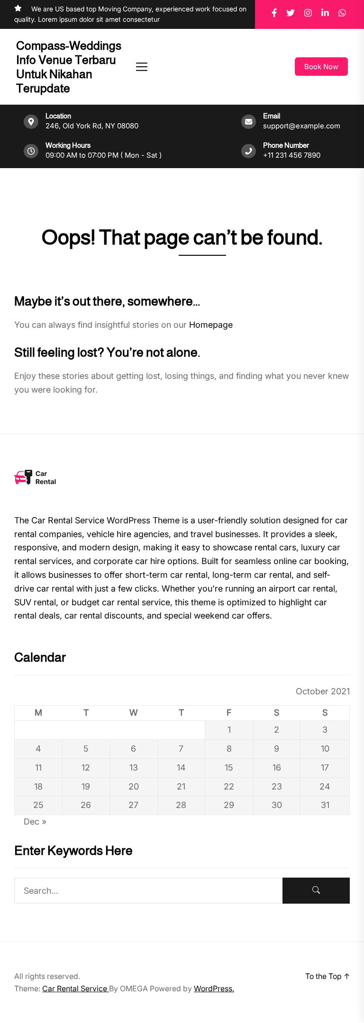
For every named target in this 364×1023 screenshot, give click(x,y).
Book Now (321, 66)
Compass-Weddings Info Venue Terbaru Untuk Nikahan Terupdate (68, 67)
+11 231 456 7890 (291, 155)
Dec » (35, 821)
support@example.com (301, 125)
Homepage (211, 325)
